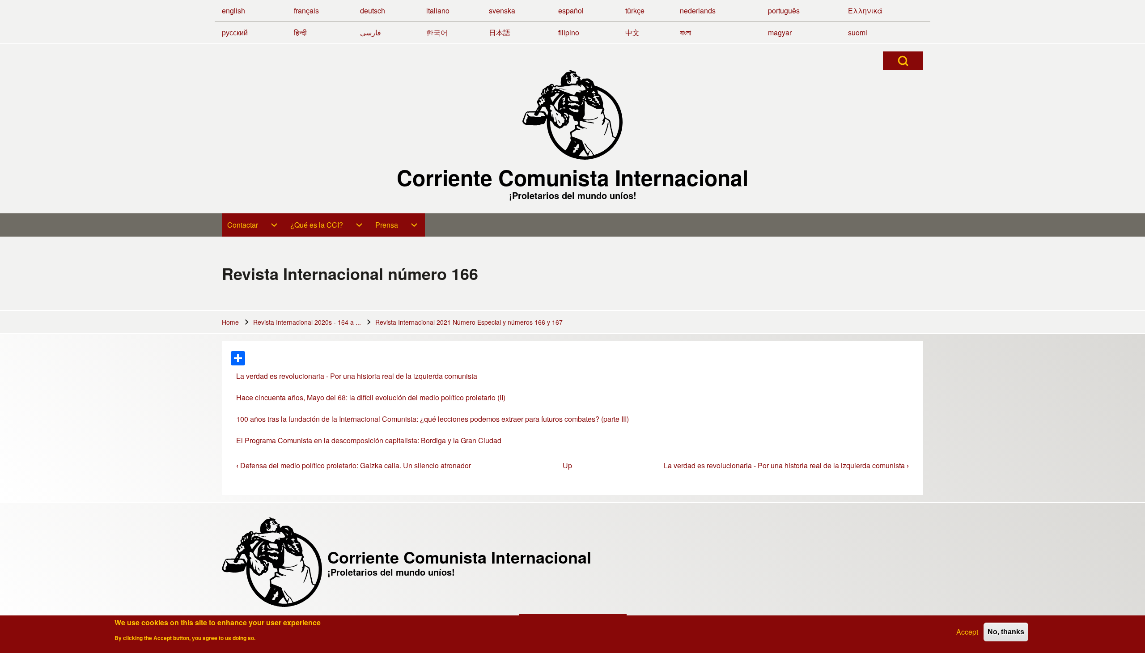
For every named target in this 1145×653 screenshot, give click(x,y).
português (784, 10)
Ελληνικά (865, 10)
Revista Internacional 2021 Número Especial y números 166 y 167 (469, 322)
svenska (502, 10)
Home (230, 322)
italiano (438, 10)
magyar (780, 32)
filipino (568, 32)
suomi (857, 32)
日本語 (499, 32)
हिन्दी (300, 32)
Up (567, 465)
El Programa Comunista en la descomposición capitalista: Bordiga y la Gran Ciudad (368, 440)
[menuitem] (253, 225)
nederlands (698, 10)
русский (235, 32)
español (571, 10)
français (306, 10)
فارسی (370, 32)
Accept (967, 632)
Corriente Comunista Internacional (572, 177)
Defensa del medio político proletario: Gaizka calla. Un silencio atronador (353, 465)
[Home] (572, 115)
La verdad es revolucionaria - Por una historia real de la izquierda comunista (356, 376)
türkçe (635, 10)
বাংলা (685, 32)
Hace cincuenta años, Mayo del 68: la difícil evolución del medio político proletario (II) (370, 397)
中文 (632, 32)
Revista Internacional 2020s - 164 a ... (307, 322)
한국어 (437, 32)
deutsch (372, 10)
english (233, 10)
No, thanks (1006, 632)
